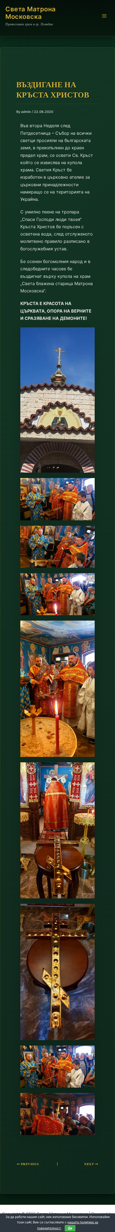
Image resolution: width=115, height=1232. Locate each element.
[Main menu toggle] (104, 16)
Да (70, 1228)
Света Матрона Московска (30, 12)
